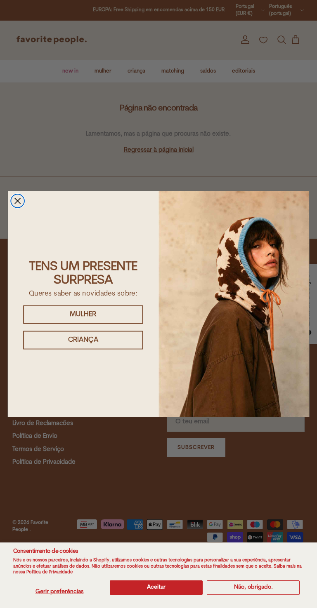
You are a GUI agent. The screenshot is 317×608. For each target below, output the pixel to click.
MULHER (83, 314)
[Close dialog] (17, 201)
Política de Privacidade (49, 572)
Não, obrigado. (253, 587)
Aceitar (156, 587)
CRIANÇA (83, 339)
